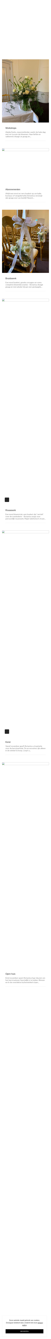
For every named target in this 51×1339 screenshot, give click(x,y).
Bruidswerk (10, 278)
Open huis (10, 974)
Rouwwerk (10, 510)
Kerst (7, 742)
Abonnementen (12, 189)
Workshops (10, 128)
